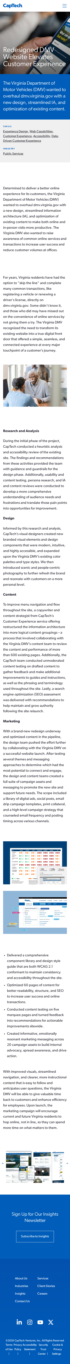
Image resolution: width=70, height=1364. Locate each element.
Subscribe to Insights (35, 1236)
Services (42, 1278)
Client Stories (46, 1286)
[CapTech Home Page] (13, 6)
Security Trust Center (43, 1349)
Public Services (13, 153)
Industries (21, 1286)
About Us (21, 1278)
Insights (20, 1293)
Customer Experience (17, 136)
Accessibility (41, 136)
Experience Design (15, 131)
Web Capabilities (41, 131)
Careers (42, 1293)
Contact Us (22, 1301)
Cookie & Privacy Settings (57, 1349)
